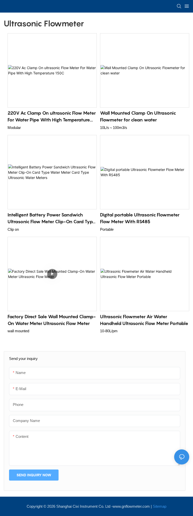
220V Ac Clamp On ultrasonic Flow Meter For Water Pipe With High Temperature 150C (52, 116)
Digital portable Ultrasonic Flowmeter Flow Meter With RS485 (139, 218)
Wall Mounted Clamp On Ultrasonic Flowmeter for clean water (138, 116)
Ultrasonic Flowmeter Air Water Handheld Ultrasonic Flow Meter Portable (144, 320)
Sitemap (159, 506)
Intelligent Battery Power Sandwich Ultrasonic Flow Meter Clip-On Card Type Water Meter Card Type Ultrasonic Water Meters (51, 218)
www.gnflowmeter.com (131, 506)
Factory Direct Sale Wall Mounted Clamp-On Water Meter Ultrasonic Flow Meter (52, 320)
